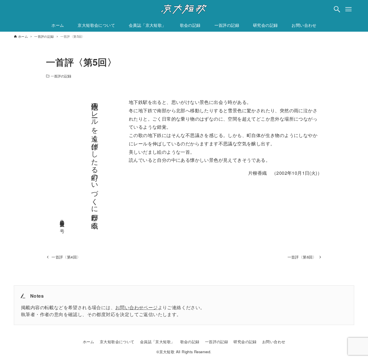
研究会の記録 (244, 341)
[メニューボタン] (348, 9)
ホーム (88, 341)
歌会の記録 (190, 341)
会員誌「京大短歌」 (157, 341)
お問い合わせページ (136, 307)
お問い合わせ (273, 341)
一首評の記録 (61, 75)
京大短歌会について (117, 341)
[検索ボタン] (337, 9)
